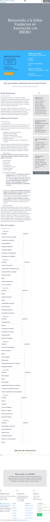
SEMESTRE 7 (6, 395)
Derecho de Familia (29, 505)
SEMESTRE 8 (6, 420)
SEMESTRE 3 (6, 288)
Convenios (14, 510)
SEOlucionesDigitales (23, 520)
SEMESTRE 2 (6, 259)
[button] (16, 123)
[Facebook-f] (1, 515)
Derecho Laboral (28, 518)
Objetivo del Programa (7, 205)
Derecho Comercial (29, 508)
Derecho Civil (28, 515)
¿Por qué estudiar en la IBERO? (9, 172)
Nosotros (14, 508)
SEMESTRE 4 (6, 316)
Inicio (13, 505)
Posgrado (14, 515)
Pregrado (14, 513)
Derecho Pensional (29, 513)
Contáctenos (15, 518)
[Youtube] (5, 515)
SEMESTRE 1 (6, 231)
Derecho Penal (28, 510)
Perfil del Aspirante (7, 123)
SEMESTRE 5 (6, 341)
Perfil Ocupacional (6, 153)
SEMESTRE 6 (6, 370)
